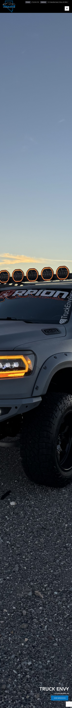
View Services (59, 698)
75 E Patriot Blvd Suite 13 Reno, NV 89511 (57, 2)
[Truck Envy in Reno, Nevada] (9, 6)
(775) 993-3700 (35, 2)
